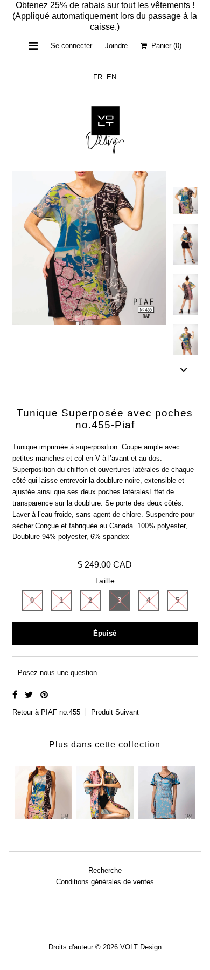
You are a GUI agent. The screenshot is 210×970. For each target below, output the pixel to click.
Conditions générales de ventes (105, 882)
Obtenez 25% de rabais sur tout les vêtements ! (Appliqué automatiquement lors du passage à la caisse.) (104, 16)
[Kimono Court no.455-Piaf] (105, 789)
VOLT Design (141, 947)
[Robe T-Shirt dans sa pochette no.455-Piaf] (166, 789)
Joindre (116, 46)
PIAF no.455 (60, 712)
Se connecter (71, 46)
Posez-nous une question (57, 673)
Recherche (105, 870)
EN (111, 77)
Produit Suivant (115, 712)
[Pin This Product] (44, 694)
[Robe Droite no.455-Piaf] (43, 789)
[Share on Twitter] (30, 694)
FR (97, 77)
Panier (164, 46)
